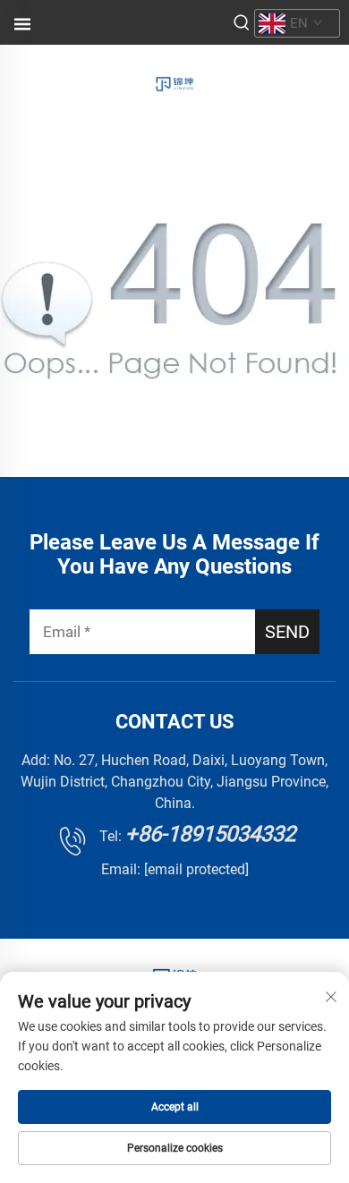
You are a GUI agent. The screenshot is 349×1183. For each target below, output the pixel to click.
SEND (287, 632)
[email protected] (196, 869)
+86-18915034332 (210, 834)
